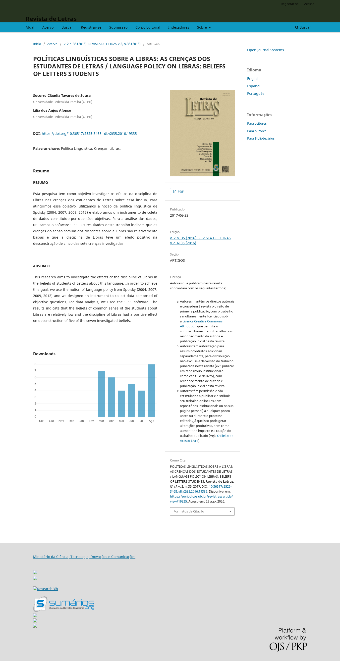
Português (255, 93)
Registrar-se (91, 27)
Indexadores (178, 27)
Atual (30, 27)
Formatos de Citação (188, 511)
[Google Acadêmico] (35, 621)
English (253, 78)
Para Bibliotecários (261, 138)
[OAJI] (35, 615)
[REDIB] (35, 578)
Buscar (67, 27)
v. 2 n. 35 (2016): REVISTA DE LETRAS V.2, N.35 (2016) (102, 44)
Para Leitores (257, 123)
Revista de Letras (51, 18)
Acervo (48, 27)
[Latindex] (35, 626)
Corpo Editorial (147, 27)
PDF (180, 191)
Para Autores (256, 131)
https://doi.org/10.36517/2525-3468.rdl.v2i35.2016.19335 (89, 133)
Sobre (202, 27)
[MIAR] (35, 570)
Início (37, 44)
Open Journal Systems (265, 50)
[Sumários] (63, 610)
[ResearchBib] (45, 588)
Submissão (118, 27)
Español (253, 86)
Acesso (309, 3)
